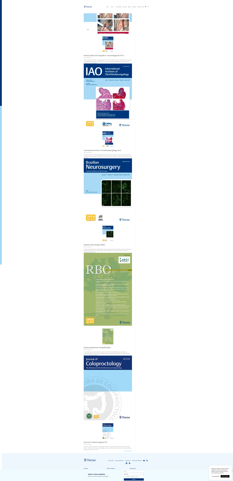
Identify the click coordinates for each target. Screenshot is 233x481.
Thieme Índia (128, 460)
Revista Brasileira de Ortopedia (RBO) (97, 347)
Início (107, 7)
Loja (112, 6)
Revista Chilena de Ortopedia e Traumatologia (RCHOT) (104, 55)
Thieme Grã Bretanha (137, 460)
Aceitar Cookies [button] (225, 476)
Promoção (118, 7)
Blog (129, 7)
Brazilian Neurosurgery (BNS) (94, 245)
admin (88, 29)
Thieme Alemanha (119, 460)
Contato (134, 7)
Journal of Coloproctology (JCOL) (95, 442)
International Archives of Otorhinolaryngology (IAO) (102, 150)
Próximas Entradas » (128, 451)
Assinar (133, 479)
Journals (125, 7)
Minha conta (140, 7)
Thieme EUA (111, 460)
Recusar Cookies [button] (215, 476)
